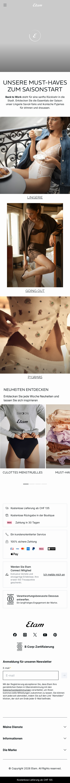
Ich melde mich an (54, 574)
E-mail (7, 668)
